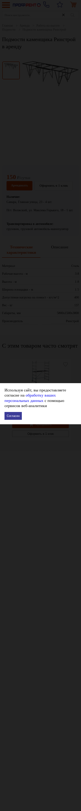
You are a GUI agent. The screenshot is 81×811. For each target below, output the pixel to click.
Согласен (13, 416)
